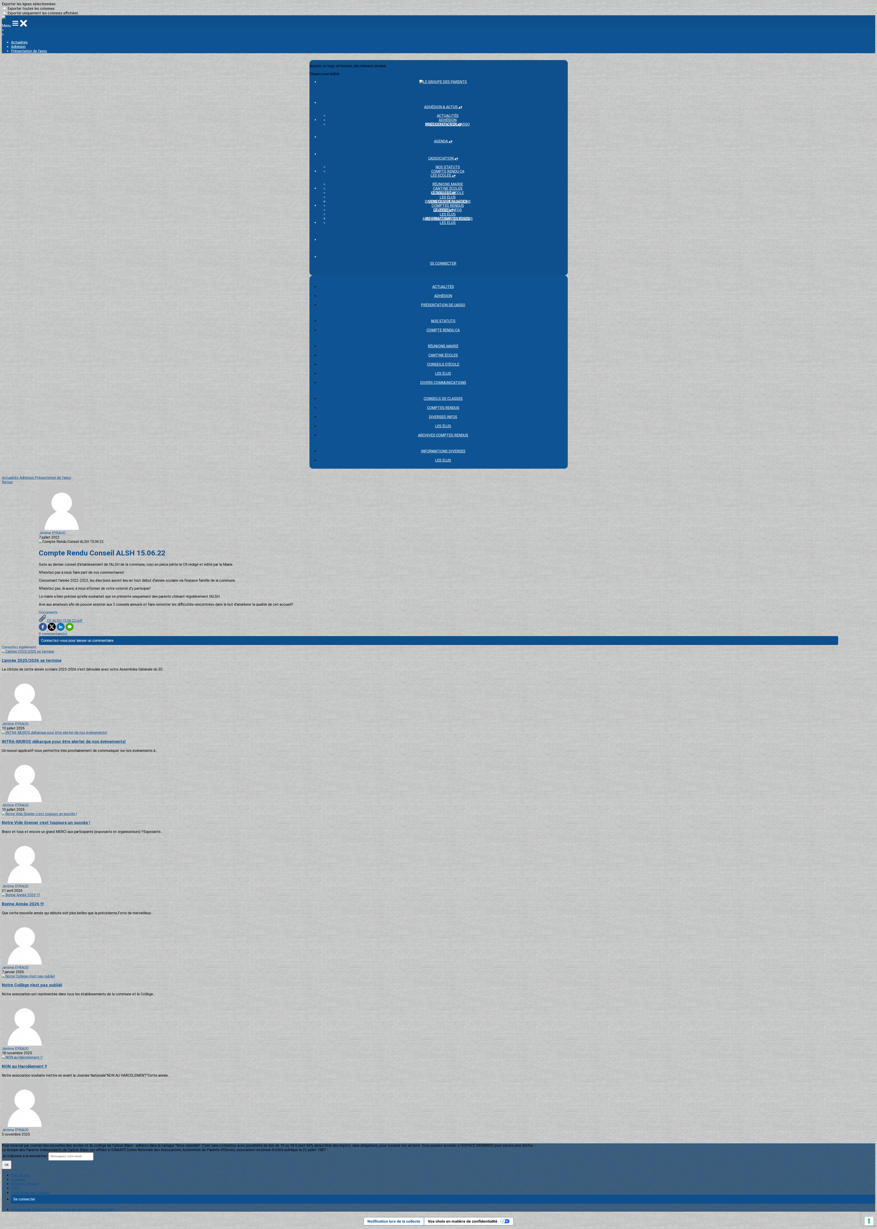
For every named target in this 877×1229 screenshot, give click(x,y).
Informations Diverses (447, 218)
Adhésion (18, 47)
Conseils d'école (443, 364)
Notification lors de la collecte (393, 1221)
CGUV (15, 1188)
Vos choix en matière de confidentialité (462, 1221)
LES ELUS (448, 223)
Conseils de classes (447, 201)
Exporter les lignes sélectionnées (28, 4)
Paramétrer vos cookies (30, 1192)
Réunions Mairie (447, 184)
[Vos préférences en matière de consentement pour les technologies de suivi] (869, 1221)
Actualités (19, 42)
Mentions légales (25, 1184)
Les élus (448, 197)
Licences (18, 1179)
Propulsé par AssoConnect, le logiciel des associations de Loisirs (63, 1209)
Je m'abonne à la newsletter (25, 1156)
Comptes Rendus (448, 206)
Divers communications (443, 383)
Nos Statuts (448, 167)
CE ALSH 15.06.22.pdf (64, 620)
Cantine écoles (447, 188)
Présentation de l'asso (29, 51)
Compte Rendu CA (447, 171)
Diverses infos (443, 417)
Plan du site (20, 1175)
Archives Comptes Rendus (443, 435)
